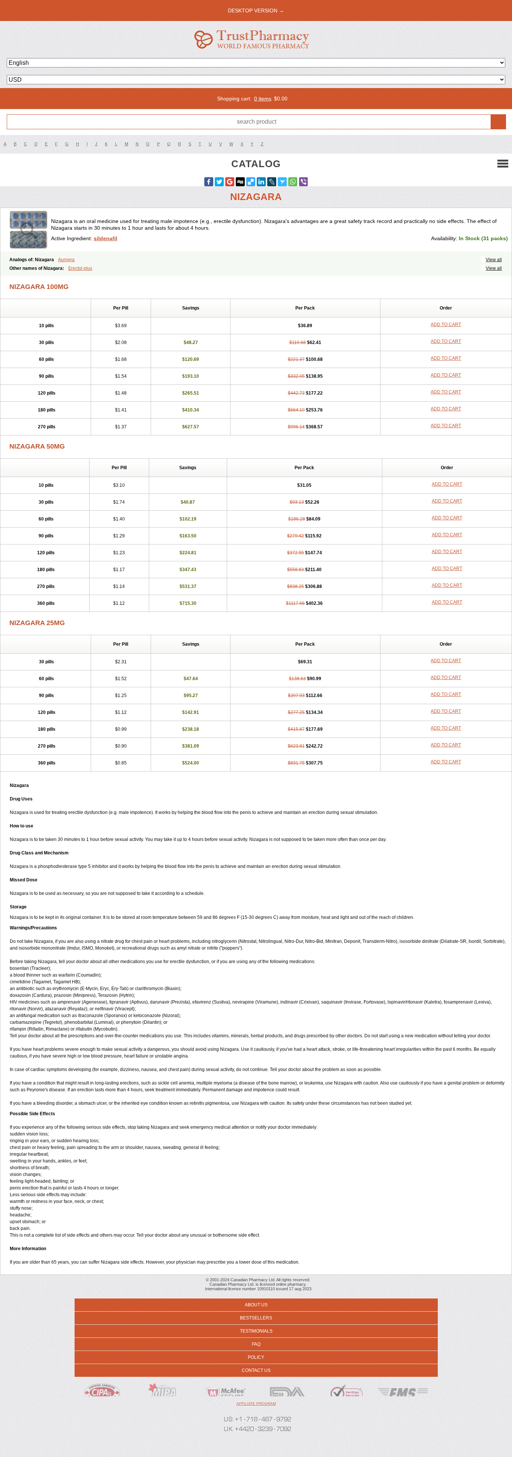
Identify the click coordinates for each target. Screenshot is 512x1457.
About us (256, 1304)
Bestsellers (256, 1318)
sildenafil (105, 238)
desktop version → (256, 10)
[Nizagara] (28, 229)
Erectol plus (80, 268)
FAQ (256, 1344)
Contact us (256, 1370)
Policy (256, 1357)
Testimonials (256, 1331)
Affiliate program (256, 1404)
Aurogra (66, 259)
